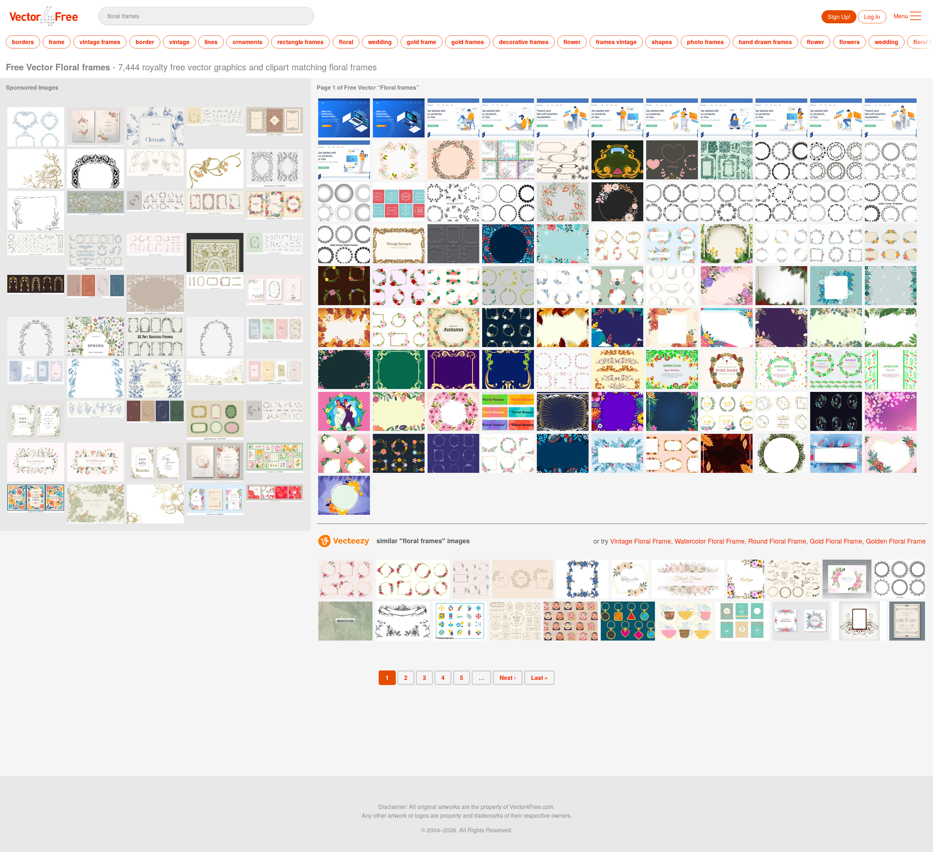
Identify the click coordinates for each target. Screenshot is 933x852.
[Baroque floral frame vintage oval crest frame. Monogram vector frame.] (35, 336)
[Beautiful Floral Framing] (836, 327)
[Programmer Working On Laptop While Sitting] (836, 117)
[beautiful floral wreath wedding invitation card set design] (215, 462)
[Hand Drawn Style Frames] (781, 159)
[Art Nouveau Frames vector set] (155, 336)
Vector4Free (44, 16)
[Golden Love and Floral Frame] (891, 453)
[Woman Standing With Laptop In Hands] (344, 159)
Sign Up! (839, 16)
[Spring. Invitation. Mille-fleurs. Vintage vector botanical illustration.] (95, 336)
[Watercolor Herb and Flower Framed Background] (672, 369)
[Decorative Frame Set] (344, 201)
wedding (380, 42)
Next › (508, 677)
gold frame (421, 42)
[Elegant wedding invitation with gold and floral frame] (35, 420)
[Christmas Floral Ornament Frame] (781, 285)
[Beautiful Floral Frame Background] (781, 327)
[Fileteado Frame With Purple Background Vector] (453, 369)
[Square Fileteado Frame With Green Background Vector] (399, 369)
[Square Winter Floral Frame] (836, 285)
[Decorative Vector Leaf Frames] (891, 159)
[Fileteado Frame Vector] (617, 159)
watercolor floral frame (710, 540)
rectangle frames (300, 42)
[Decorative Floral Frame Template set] (399, 453)
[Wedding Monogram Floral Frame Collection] (836, 411)
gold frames (467, 42)
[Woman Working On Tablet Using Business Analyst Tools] (891, 117)
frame (57, 42)
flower (572, 42)
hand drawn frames (765, 42)
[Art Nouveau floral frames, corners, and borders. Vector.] (95, 210)
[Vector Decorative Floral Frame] (453, 159)
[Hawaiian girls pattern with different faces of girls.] (570, 621)
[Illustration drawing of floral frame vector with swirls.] (859, 621)
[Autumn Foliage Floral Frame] (563, 327)
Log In (872, 16)
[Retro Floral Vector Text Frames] (508, 159)
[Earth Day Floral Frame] (617, 327)
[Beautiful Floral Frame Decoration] (891, 243)
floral (346, 42)
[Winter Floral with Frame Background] (617, 453)
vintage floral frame (640, 540)
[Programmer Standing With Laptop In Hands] (617, 117)
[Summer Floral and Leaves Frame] (672, 411)
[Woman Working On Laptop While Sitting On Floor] (727, 117)
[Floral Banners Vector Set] (508, 411)
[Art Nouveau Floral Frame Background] (563, 411)
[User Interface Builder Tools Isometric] (344, 117)
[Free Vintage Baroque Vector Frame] (399, 243)
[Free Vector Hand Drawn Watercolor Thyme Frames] (836, 369)
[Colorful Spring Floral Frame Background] (399, 411)
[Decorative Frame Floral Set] (617, 243)
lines (211, 42)
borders (23, 42)
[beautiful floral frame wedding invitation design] (95, 126)
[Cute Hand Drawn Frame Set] (781, 201)
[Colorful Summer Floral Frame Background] (617, 411)
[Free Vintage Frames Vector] (399, 201)
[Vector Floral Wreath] (563, 201)
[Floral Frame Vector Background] (399, 159)
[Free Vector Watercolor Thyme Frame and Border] (781, 369)
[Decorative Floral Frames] (344, 285)
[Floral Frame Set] (453, 285)
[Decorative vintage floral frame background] (745, 579)
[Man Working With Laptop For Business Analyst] (563, 117)
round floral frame (777, 540)
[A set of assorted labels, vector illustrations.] (515, 621)
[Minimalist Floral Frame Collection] (836, 243)
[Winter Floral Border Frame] (563, 243)
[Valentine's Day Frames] (672, 159)
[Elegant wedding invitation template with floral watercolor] (155, 462)
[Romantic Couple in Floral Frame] (344, 411)
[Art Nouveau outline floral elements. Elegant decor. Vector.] (155, 168)
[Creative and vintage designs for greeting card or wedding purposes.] (742, 621)
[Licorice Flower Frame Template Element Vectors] (563, 369)
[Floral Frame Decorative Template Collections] (344, 453)
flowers (849, 42)
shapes (662, 42)
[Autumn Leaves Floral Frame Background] (727, 453)
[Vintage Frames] (563, 159)
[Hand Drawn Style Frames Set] (727, 201)
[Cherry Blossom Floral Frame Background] (891, 411)
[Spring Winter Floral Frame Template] (836, 453)
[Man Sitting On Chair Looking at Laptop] (453, 117)
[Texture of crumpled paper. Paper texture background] (345, 621)
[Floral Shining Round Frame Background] (344, 495)
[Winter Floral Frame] (891, 285)
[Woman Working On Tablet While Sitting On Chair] (672, 117)
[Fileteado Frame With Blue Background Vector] (508, 369)
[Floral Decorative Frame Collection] (781, 243)
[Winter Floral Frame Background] (508, 243)
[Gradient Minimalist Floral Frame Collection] (453, 453)
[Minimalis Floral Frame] (672, 285)
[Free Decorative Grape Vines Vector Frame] (727, 369)
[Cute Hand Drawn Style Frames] (508, 201)
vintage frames (99, 42)
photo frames (705, 42)
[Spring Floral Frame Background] (727, 285)
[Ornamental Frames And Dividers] (727, 159)
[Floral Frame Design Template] (399, 327)
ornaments (247, 42)
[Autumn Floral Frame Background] (344, 327)
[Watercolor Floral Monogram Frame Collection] (727, 411)
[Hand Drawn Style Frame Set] (453, 201)
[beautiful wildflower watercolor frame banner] (35, 462)
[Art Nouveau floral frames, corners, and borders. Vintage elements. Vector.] (35, 294)
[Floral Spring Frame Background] (672, 327)
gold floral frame (836, 540)
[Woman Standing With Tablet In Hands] (781, 117)
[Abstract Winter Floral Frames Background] (563, 453)
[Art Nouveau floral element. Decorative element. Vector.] (215, 168)
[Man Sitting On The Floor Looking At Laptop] (508, 117)
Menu (901, 16)
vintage (179, 42)
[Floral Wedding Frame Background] (727, 243)
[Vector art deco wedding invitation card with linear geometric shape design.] (907, 621)
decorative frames (524, 42)
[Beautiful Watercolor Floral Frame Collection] (508, 453)
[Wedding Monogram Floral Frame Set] (781, 411)
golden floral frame (896, 540)
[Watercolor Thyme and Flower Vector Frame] (891, 369)
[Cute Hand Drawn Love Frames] (891, 201)
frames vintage (616, 42)
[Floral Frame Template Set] (617, 285)
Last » (539, 677)
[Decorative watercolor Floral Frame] (672, 243)
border (145, 42)
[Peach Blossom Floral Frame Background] (453, 411)
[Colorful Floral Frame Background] (344, 369)
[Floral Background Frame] (891, 327)
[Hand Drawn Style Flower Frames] (344, 243)
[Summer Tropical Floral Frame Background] (781, 453)
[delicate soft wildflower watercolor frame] (95, 462)
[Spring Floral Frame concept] (727, 327)
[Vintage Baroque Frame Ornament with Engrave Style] (617, 369)
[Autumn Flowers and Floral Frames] (672, 453)
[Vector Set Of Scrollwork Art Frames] (453, 243)
